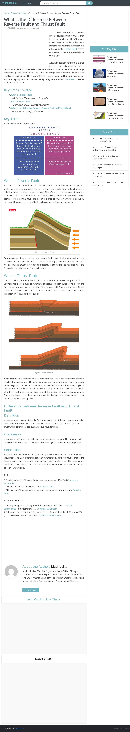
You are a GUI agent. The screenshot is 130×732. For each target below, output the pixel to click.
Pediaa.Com (19, 728)
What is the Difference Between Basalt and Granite (115, 115)
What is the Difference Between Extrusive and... (115, 87)
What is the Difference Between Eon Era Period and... (115, 59)
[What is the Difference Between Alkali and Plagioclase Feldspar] (100, 73)
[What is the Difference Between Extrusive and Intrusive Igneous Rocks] (100, 87)
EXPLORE (26, 3)
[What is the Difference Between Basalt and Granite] (100, 115)
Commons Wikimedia (47, 508)
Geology (22, 13)
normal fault (70, 79)
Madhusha (24, 28)
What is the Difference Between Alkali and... (115, 73)
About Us (124, 728)
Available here (46, 486)
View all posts (30, 590)
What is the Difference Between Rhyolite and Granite (115, 101)
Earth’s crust (71, 49)
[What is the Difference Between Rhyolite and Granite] (100, 101)
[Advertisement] (26, 48)
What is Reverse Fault (21, 94)
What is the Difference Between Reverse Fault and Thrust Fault (41, 108)
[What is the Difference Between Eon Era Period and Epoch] (100, 59)
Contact (117, 728)
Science (14, 13)
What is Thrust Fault (21, 101)
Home (6, 13)
